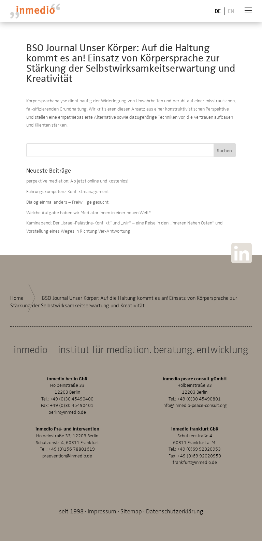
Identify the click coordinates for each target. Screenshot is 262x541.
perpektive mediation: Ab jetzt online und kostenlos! (77, 180)
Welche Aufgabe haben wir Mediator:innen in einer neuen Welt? (88, 212)
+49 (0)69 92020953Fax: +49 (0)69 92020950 (195, 452)
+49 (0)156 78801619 (71, 448)
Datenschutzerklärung (174, 511)
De (218, 11)
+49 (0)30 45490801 (199, 398)
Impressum (102, 511)
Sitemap (131, 511)
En (231, 11)
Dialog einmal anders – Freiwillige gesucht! (68, 202)
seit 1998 (71, 511)
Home (17, 298)
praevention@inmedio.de (67, 455)
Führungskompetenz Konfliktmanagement (67, 191)
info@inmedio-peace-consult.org (194, 405)
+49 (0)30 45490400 (71, 398)
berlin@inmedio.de (67, 412)
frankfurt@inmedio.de (195, 462)
